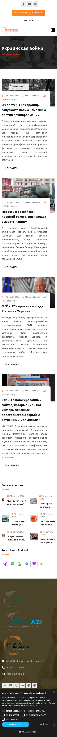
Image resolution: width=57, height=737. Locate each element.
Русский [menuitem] (28, 20)
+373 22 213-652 (16, 667)
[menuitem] (28, 21)
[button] (28, 732)
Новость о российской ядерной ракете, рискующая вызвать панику (24, 216)
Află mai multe (32, 706)
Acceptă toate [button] (15, 724)
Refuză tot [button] (43, 724)
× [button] (54, 692)
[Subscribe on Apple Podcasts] (5, 564)
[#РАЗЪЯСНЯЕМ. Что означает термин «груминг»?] (34, 518)
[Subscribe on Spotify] (12, 564)
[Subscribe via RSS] (41, 564)
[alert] (28, 713)
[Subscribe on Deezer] (34, 564)
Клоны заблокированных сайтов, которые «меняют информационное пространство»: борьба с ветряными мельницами (22, 410)
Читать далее (12, 168)
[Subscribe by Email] (26, 564)
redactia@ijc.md (15, 673)
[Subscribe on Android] (19, 564)
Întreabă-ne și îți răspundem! (28, 12)
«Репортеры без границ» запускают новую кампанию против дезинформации (24, 110)
